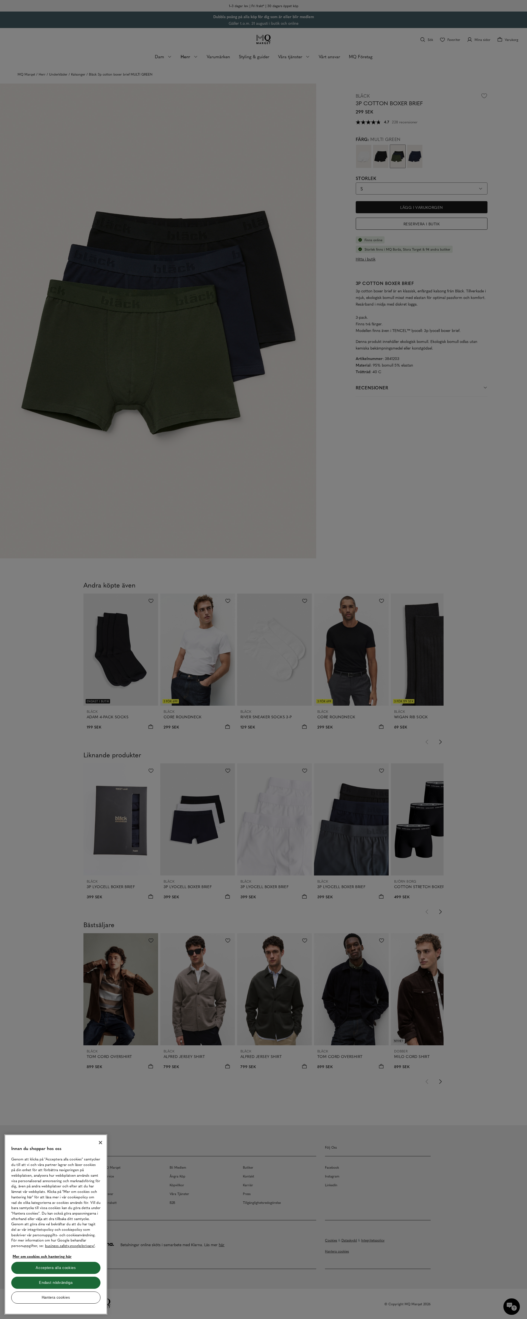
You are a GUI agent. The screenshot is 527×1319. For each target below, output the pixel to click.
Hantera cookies (56, 1297)
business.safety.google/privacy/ (70, 1245)
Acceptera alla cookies (56, 1268)
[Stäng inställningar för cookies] (100, 1143)
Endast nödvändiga (55, 1283)
